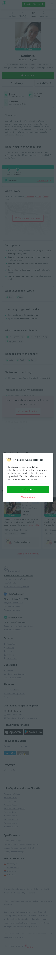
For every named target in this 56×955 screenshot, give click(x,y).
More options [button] (28, 497)
